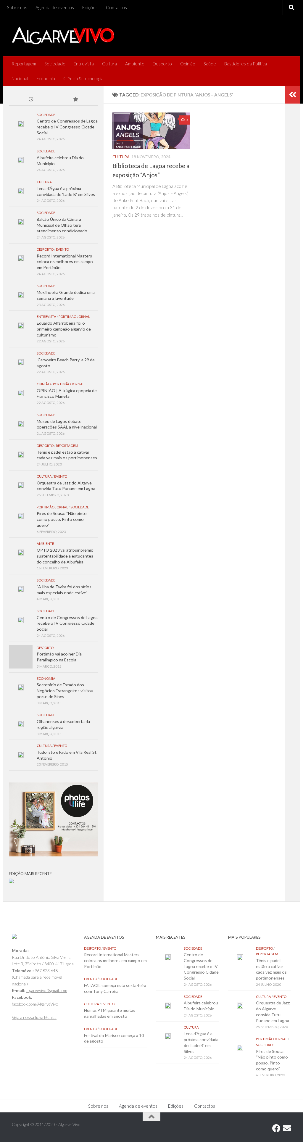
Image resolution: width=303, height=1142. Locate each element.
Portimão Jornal (74, 316)
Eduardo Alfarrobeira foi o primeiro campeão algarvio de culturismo (64, 328)
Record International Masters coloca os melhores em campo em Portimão (65, 261)
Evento (62, 249)
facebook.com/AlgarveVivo (35, 1003)
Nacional (20, 78)
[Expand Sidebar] (292, 95)
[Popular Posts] (75, 100)
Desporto (162, 63)
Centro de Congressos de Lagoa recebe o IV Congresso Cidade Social (67, 126)
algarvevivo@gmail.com (46, 990)
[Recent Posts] (31, 100)
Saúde (210, 63)
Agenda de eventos (55, 7)
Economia (45, 78)
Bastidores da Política (245, 63)
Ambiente (134, 63)
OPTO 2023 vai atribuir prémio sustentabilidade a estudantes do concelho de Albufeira (65, 555)
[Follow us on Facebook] (276, 1128)
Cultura (109, 63)
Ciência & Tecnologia (83, 78)
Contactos (116, 7)
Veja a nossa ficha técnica (34, 1017)
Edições (90, 7)
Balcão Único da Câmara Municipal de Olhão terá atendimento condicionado (62, 225)
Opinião (187, 63)
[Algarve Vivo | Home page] (63, 35)
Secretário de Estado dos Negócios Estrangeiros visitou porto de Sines (65, 690)
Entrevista (84, 63)
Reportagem (24, 63)
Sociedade (54, 63)
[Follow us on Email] (287, 1128)
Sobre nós (17, 7)
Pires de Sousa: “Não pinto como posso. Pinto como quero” (62, 519)
